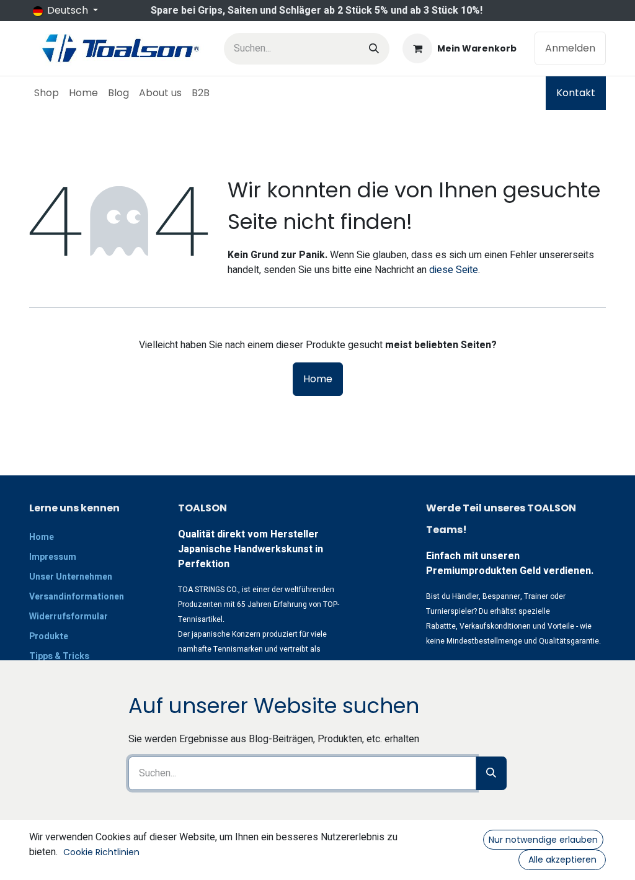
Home (317, 379)
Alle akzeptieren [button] (562, 859)
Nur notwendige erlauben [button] (543, 839)
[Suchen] (373, 49)
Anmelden (570, 48)
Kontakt (575, 93)
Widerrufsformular (68, 616)
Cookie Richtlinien (101, 852)
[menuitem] (46, 93)
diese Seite (453, 270)
